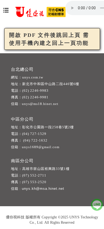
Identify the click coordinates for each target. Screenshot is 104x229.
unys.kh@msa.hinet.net (43, 189)
